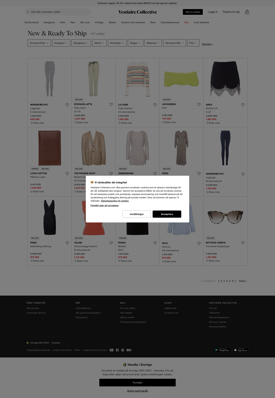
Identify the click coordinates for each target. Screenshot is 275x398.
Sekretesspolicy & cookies (115, 201)
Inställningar (137, 214)
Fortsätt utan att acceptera (105, 205)
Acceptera (167, 214)
